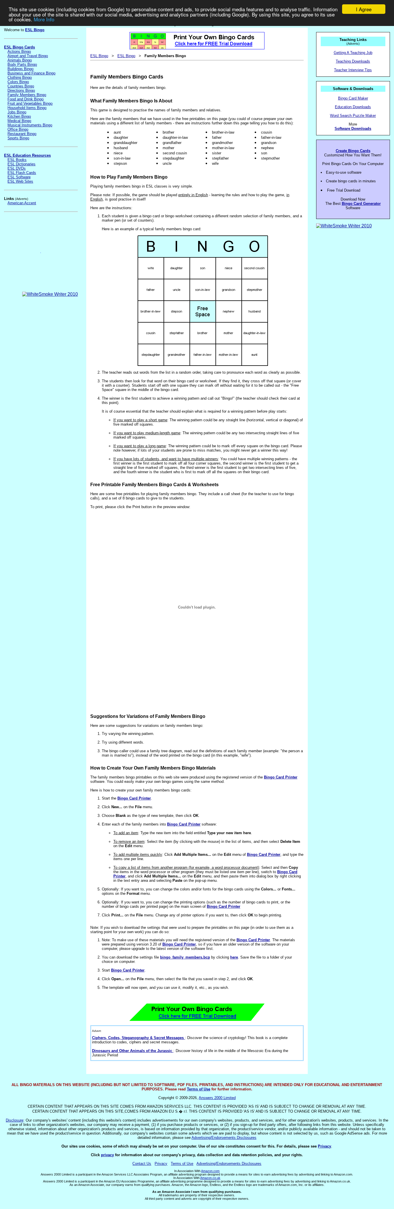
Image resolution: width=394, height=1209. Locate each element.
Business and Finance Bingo (31, 73)
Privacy (324, 1146)
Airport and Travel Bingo (27, 56)
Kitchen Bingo (19, 116)
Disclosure (14, 1120)
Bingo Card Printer (280, 777)
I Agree (364, 9)
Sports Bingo (18, 138)
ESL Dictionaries (21, 164)
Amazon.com (210, 1171)
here (234, 957)
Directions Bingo (21, 90)
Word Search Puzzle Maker (353, 115)
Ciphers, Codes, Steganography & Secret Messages (138, 1038)
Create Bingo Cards (353, 151)
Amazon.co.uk (210, 1178)
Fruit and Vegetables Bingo (29, 103)
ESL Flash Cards (21, 173)
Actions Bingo (19, 51)
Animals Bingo (19, 60)
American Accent (21, 203)
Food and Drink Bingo (25, 99)
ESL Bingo (34, 30)
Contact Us (141, 1163)
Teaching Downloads (353, 61)
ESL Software (19, 177)
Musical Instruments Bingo (29, 125)
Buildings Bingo (20, 69)
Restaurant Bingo (21, 134)
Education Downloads (353, 107)
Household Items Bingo (26, 108)
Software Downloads (353, 128)
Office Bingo (17, 129)
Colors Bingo (18, 82)
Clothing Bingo (19, 77)
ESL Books (17, 160)
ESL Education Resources (27, 155)
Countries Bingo (20, 86)
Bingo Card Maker (353, 98)
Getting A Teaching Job (353, 52)
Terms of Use (198, 1089)
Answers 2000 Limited (217, 1098)
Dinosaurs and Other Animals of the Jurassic (132, 1051)
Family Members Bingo (26, 95)
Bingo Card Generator (361, 203)
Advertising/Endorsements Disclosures (224, 1137)
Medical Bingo (19, 121)
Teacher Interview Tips (353, 70)
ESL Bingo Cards (19, 47)
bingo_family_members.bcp (185, 957)
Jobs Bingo (16, 112)
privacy (107, 1155)
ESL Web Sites (20, 181)
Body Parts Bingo (22, 64)
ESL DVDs (16, 168)
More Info (44, 19)
